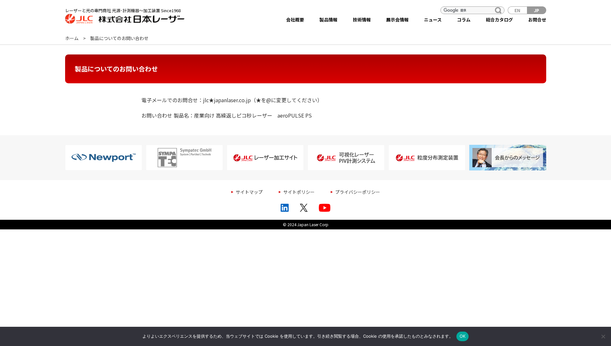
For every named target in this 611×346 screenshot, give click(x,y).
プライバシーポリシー (357, 192)
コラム (464, 19)
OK (463, 336)
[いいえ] (603, 336)
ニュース (433, 19)
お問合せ (537, 19)
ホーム (72, 38)
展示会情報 (397, 19)
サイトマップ (249, 192)
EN (517, 10)
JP (536, 10)
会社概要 (295, 19)
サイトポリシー (299, 192)
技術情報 (362, 19)
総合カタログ (499, 19)
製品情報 (328, 19)
